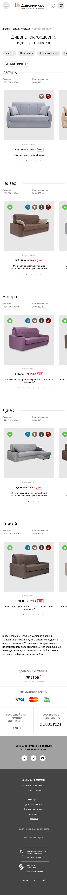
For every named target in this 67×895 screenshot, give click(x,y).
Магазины (34, 814)
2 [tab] (31, 160)
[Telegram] (33, 758)
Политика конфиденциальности (33, 829)
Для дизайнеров (33, 804)
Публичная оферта (33, 837)
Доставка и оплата (33, 809)
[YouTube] (43, 758)
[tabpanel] (29, 123)
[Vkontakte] (24, 758)
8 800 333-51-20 (53, 6)
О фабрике (33, 799)
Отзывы (33, 819)
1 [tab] (26, 160)
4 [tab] (40, 160)
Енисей (20, 601)
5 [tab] (38, 387)
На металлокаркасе (49, 53)
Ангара (20, 374)
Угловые (10, 53)
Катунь (20, 149)
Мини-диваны (26, 53)
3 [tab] (35, 160)
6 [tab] (43, 387)
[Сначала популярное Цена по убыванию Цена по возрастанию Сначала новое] (17, 63)
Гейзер (20, 260)
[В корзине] (61, 5)
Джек (20, 487)
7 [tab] (48, 387)
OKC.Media (41, 880)
